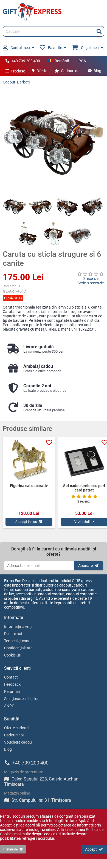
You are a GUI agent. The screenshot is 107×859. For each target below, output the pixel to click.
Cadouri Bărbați (16, 82)
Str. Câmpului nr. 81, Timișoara (41, 800)
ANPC (9, 706)
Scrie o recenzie (91, 283)
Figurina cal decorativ (29, 485)
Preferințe (10, 849)
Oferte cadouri (16, 728)
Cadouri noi (70, 71)
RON (82, 61)
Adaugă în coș (26, 522)
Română (62, 61)
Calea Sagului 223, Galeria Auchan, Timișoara (41, 781)
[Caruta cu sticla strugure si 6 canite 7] (79, 233)
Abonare (85, 565)
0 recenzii (90, 278)
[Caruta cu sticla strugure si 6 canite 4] (92, 206)
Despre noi (13, 633)
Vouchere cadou (18, 742)
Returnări (12, 691)
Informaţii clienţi (18, 626)
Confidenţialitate (18, 648)
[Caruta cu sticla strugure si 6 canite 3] (66, 206)
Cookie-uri (12, 655)
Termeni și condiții (19, 641)
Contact (11, 677)
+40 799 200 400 (25, 61)
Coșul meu (90, 47)
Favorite (55, 47)
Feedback (12, 684)
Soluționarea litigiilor (21, 698)
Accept (91, 849)
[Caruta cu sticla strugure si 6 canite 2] (40, 206)
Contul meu (20, 47)
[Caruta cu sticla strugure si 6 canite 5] (27, 233)
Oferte (41, 71)
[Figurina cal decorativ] (28, 460)
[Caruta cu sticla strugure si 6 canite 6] (53, 233)
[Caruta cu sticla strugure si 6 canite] (53, 139)
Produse (18, 71)
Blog (97, 71)
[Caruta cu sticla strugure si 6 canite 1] (14, 206)
